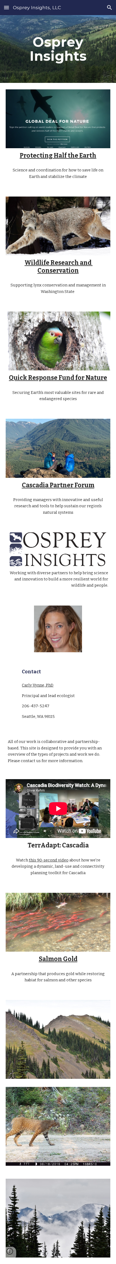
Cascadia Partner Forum (58, 485)
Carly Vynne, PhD (37, 685)
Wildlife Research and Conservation (59, 266)
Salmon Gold (58, 959)
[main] (58, 49)
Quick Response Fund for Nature (58, 377)
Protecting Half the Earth (58, 155)
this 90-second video (49, 860)
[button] (6, 7)
